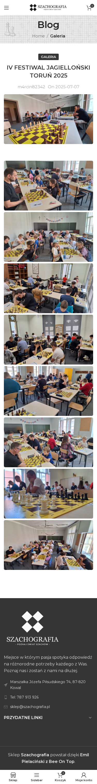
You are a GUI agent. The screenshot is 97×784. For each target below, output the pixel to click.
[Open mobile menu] (6, 8)
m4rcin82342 (31, 86)
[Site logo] (48, 7)
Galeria (57, 36)
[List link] (48, 697)
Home (38, 36)
